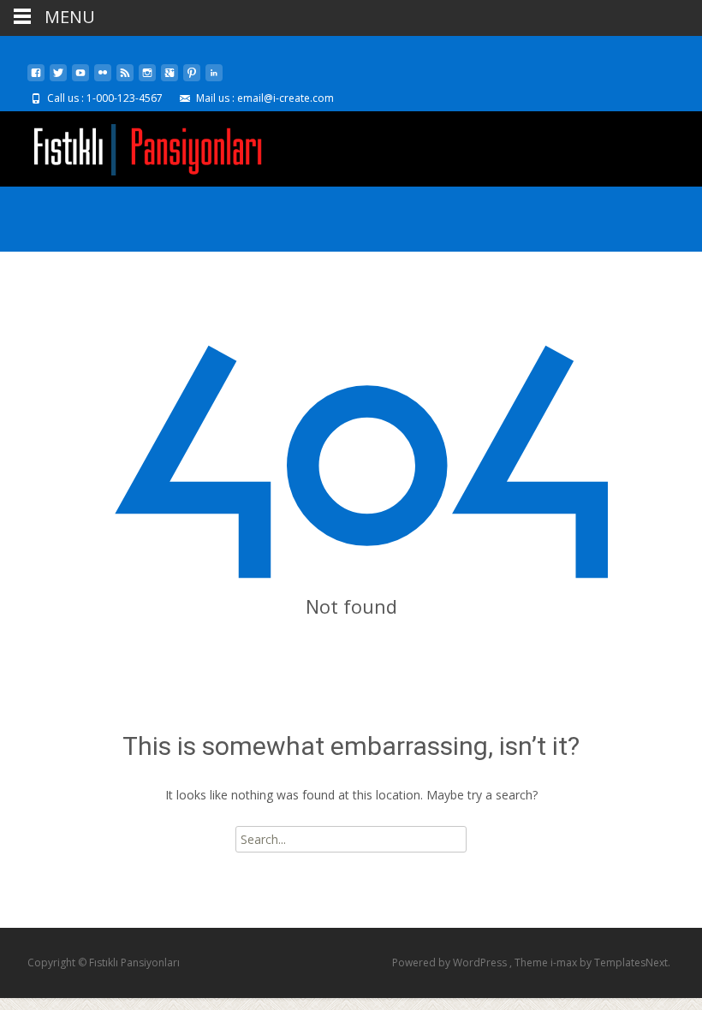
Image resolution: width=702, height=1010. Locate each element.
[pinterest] (191, 79)
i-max (565, 962)
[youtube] (80, 79)
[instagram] (147, 79)
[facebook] (36, 79)
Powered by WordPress (450, 962)
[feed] (125, 79)
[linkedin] (214, 79)
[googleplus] (169, 79)
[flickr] (102, 79)
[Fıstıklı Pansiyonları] (133, 145)
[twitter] (58, 79)
